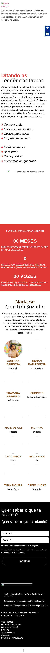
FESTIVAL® (16, 625)
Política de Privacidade (14, 552)
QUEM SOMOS (7, 622)
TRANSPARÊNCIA (8, 633)
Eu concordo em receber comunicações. (21, 546)
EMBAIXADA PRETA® (9, 627)
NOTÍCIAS (5, 630)
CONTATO (5, 635)
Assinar (25, 561)
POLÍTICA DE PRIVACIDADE (12, 638)
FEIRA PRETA (6, 625)
